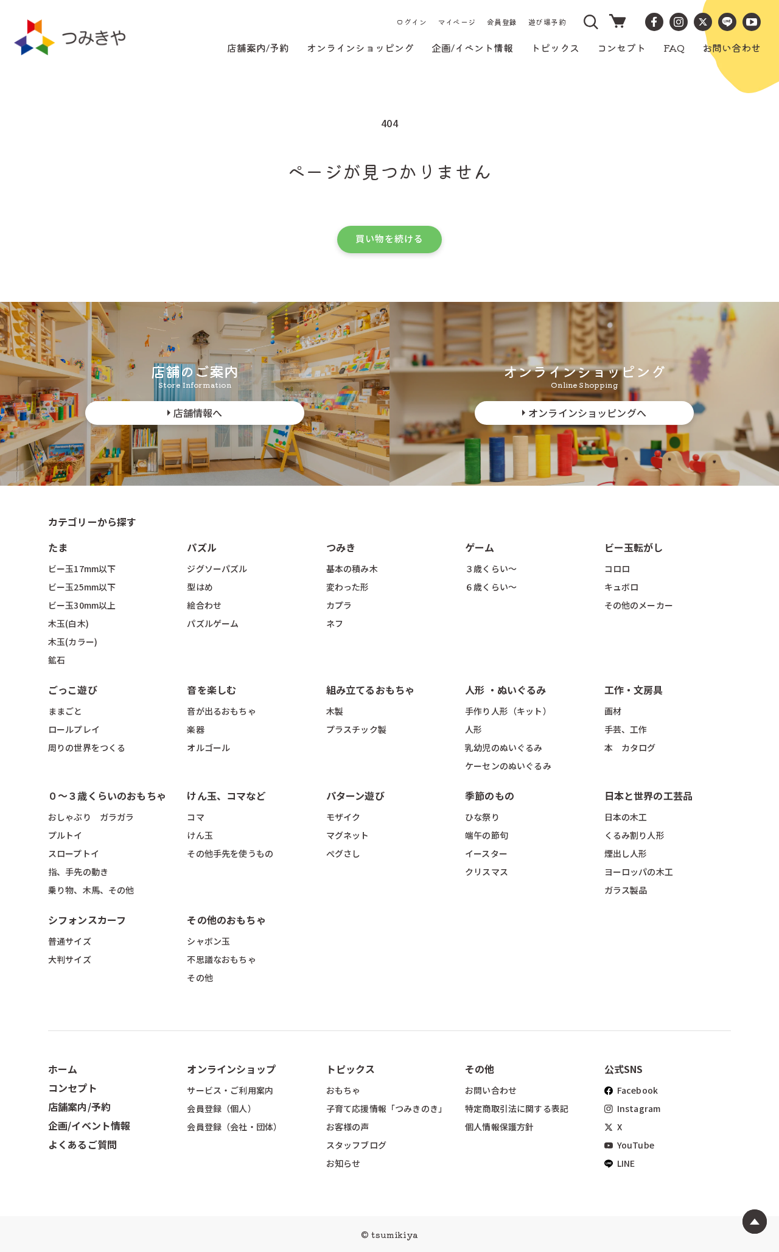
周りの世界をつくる (86, 747)
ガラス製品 (626, 890)
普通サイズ (69, 941)
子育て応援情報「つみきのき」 (386, 1108)
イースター (486, 853)
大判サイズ (69, 959)
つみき (340, 547)
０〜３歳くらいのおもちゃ (107, 795)
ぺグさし (343, 853)
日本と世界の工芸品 (648, 795)
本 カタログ (630, 747)
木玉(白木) (68, 623)
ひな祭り (482, 817)
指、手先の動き (78, 872)
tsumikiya (394, 1234)
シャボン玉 (208, 941)
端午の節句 (486, 835)
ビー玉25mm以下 (82, 587)
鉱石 (56, 660)
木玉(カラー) (72, 641)
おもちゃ (343, 1090)
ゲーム (479, 547)
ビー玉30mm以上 (82, 605)
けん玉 (199, 835)
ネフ (334, 623)
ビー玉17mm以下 (82, 568)
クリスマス (486, 872)
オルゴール (208, 747)
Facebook (636, 1090)
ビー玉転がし (633, 547)
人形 (473, 729)
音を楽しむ (211, 689)
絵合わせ (204, 605)
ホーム (62, 1068)
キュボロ (621, 587)
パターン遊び (355, 795)
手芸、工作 (626, 729)
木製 (334, 711)
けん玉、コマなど (226, 795)
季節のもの (489, 795)
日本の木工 (626, 817)
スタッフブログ (356, 1145)
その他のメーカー (638, 605)
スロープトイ (73, 853)
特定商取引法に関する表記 (516, 1108)
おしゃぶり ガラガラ (91, 817)
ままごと (65, 711)
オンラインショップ (231, 1068)
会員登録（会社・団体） (234, 1127)
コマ (195, 817)
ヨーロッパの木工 (638, 872)
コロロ (617, 568)
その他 (199, 977)
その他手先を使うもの (230, 853)
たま (58, 547)
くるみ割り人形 (634, 835)
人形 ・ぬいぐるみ (505, 689)
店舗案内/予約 (79, 1106)
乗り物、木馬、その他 (91, 890)
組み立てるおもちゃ (370, 689)
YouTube (634, 1145)
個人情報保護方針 (499, 1127)
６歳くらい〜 (491, 587)
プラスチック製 (356, 729)
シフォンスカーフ (87, 919)
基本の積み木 (352, 568)
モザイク (343, 817)
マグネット (347, 835)
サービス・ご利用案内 (230, 1090)
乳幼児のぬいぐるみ (503, 747)
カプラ (339, 605)
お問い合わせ (491, 1090)
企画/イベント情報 (89, 1125)
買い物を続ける (389, 238)
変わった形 (347, 587)
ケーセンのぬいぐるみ (508, 766)
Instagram (638, 1108)
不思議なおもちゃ (221, 959)
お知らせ (343, 1163)
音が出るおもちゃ (221, 711)
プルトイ (65, 835)
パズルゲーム (213, 623)
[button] (591, 22)
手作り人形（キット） (508, 711)
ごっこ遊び (72, 689)
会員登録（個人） (221, 1108)
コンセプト (72, 1087)
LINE (625, 1163)
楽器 (195, 729)
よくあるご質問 (82, 1144)
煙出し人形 (626, 853)
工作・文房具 (638, 689)
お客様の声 (347, 1127)
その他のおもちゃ (226, 919)
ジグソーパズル (217, 568)
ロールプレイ (74, 729)
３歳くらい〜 (491, 568)
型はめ (199, 587)
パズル (201, 547)
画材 (612, 711)
